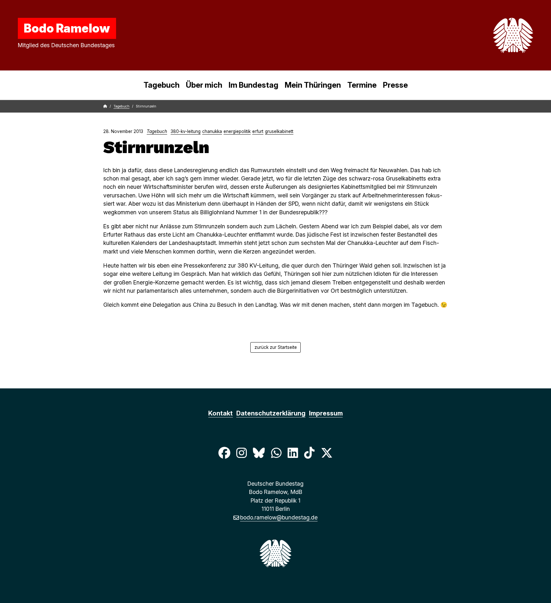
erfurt (257, 131)
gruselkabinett (279, 131)
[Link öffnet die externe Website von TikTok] (309, 453)
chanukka (212, 131)
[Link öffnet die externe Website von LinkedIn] (292, 453)
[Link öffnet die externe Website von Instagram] (241, 453)
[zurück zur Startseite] (498, 35)
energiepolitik (237, 131)
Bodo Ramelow (67, 28)
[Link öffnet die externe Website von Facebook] (224, 453)
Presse (395, 85)
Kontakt (220, 413)
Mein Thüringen (313, 85)
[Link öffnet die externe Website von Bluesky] (259, 453)
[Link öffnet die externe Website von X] (327, 453)
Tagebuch (161, 85)
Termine (362, 85)
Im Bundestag (253, 85)
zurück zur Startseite (275, 347)
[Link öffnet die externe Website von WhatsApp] (276, 453)
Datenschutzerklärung (270, 413)
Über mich (204, 85)
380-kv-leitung (186, 131)
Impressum (326, 413)
